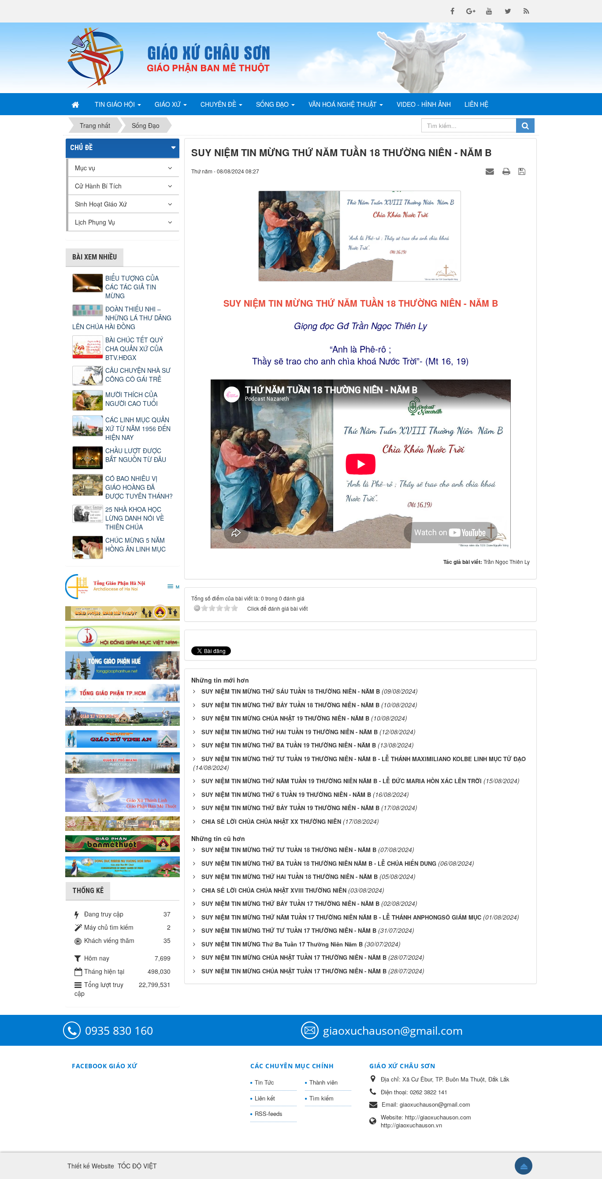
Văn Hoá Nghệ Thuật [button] (343, 104)
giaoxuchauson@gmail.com (393, 1030)
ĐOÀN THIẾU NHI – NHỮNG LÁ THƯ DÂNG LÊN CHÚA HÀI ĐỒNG (121, 317)
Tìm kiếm (321, 1098)
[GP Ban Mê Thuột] (122, 611)
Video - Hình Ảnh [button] (424, 104)
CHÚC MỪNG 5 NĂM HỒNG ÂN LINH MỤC (135, 544)
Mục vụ (85, 167)
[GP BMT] (122, 842)
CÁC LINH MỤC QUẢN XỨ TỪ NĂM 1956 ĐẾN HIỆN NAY (138, 428)
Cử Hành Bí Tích (98, 185)
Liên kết (265, 1098)
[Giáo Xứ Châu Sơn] (102, 58)
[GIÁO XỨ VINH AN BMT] (122, 738)
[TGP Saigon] (122, 692)
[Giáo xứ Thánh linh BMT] (122, 793)
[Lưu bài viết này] (523, 170)
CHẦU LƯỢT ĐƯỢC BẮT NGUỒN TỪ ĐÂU (135, 455)
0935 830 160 (119, 1030)
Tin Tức (264, 1082)
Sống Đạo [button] (273, 104)
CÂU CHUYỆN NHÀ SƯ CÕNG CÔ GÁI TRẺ (138, 374)
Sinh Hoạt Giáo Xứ (101, 203)
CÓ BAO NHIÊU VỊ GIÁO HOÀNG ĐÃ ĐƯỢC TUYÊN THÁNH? (139, 487)
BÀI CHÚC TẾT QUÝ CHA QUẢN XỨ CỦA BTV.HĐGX (134, 348)
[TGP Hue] (122, 664)
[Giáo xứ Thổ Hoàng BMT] (122, 762)
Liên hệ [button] (476, 104)
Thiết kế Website (90, 1165)
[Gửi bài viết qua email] (491, 170)
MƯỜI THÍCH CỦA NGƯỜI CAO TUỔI (131, 399)
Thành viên (323, 1082)
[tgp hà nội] (122, 586)
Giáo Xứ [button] (168, 104)
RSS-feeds (268, 1113)
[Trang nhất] (76, 104)
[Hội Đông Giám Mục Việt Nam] (122, 635)
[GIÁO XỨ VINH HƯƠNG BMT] (122, 715)
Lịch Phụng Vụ (95, 222)
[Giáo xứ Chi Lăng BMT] (122, 822)
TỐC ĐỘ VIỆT (137, 1165)
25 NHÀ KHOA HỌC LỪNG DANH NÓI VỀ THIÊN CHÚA (134, 518)
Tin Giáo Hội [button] (116, 104)
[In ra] (507, 170)
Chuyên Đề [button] (219, 104)
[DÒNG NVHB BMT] (122, 865)
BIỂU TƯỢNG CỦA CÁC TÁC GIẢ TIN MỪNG (132, 287)
